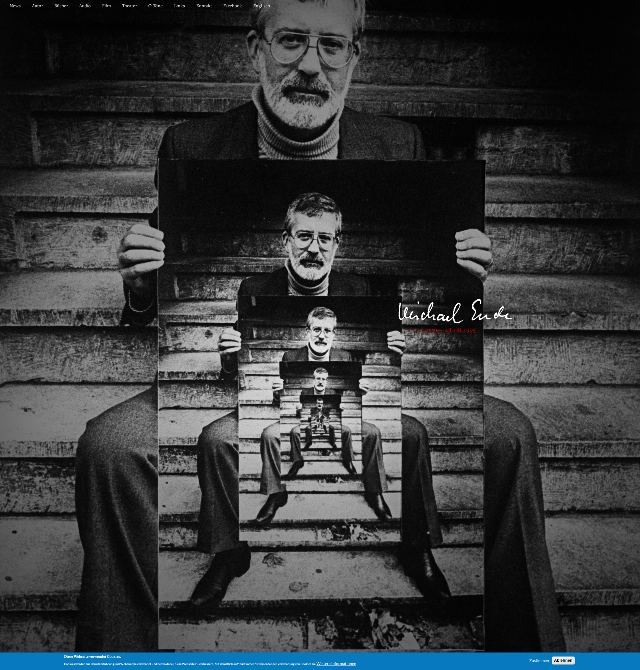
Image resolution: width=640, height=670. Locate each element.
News (15, 5)
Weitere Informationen (336, 663)
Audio (85, 5)
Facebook (232, 5)
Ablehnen (563, 660)
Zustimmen (539, 660)
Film (106, 5)
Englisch (261, 5)
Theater (129, 5)
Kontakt (204, 5)
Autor (37, 5)
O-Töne (155, 5)
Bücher (61, 5)
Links (179, 5)
